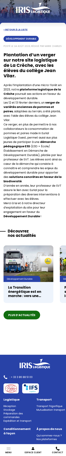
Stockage (9, 410)
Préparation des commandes (13, 415)
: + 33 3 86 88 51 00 (21, 377)
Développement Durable (21, 38)
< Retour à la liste (15, 29)
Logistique (12, 400)
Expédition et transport (18, 421)
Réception (10, 406)
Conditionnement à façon (17, 431)
